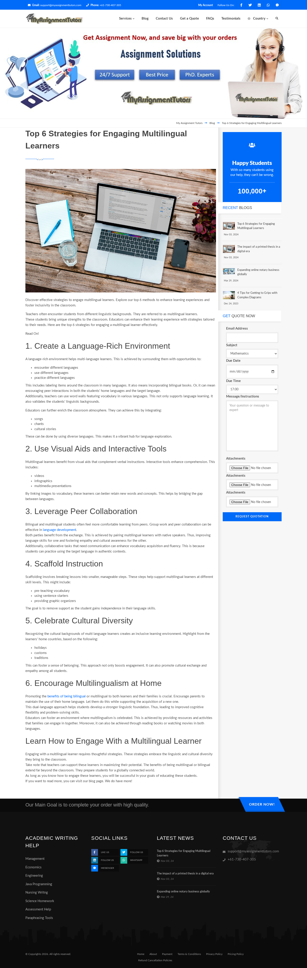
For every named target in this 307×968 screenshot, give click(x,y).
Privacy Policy (214, 954)
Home (140, 954)
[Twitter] (250, 5)
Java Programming (38, 884)
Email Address (237, 328)
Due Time (233, 381)
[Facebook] (241, 5)
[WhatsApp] (268, 5)
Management (34, 858)
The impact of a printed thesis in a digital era (185, 873)
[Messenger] (277, 5)
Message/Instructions (242, 396)
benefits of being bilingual (66, 696)
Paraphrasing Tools (39, 918)
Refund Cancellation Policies (155, 960)
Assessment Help (38, 909)
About (153, 954)
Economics (33, 867)
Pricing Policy (236, 954)
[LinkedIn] (259, 5)
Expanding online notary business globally (183, 891)
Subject (231, 345)
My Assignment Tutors (189, 123)
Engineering (34, 875)
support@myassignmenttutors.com (60, 5)
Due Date (233, 360)
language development (59, 530)
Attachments (235, 458)
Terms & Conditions (189, 954)
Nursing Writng (36, 892)
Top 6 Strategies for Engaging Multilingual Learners (252, 123)
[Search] (277, 18)
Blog (212, 123)
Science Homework (39, 901)
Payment (167, 954)
